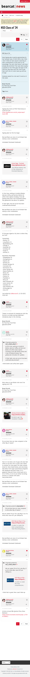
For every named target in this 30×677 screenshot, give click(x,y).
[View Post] (16, 344)
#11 (27, 438)
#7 (27, 310)
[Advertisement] (15, 643)
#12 (27, 459)
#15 (27, 608)
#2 (27, 106)
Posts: (7, 49)
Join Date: (8, 48)
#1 (27, 53)
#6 (27, 230)
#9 (27, 379)
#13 (27, 502)
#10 (27, 408)
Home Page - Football (18, 163)
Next (26, 39)
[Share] (26, 49)
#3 (27, 130)
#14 (27, 559)
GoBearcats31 (14, 293)
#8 (27, 339)
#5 (27, 190)
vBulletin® (15, 669)
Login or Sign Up (24, 1)
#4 (27, 158)
